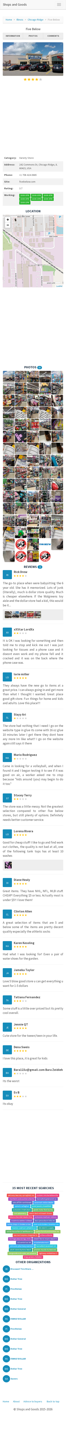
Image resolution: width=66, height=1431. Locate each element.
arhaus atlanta (46, 1235)
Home (9, 19)
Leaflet (59, 285)
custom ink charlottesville (47, 1195)
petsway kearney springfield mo (21, 1195)
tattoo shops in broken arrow (19, 1224)
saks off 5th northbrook (22, 1202)
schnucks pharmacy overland (22, 1246)
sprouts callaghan (22, 1206)
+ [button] (8, 219)
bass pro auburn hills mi (45, 1220)
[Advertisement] (33, 118)
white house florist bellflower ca (20, 1231)
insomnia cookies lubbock (21, 1220)
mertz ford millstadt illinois (40, 1213)
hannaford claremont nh (46, 1246)
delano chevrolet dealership (20, 1217)
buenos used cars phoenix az (24, 1228)
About (16, 1401)
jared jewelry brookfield (41, 1206)
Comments (53, 35)
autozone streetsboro (22, 1210)
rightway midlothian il (48, 1253)
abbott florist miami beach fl (45, 1239)
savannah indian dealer (43, 1202)
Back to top (53, 1401)
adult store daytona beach (20, 1249)
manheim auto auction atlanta (22, 1199)
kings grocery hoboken (33, 1257)
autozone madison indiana (46, 1217)
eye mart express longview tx (25, 1235)
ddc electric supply (46, 1228)
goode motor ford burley (43, 1210)
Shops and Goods (15, 4)
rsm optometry (20, 1213)
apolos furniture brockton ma (47, 1231)
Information (13, 35)
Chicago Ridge (35, 19)
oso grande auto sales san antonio (22, 1253)
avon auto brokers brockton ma (46, 1224)
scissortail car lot (24, 1242)
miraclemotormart (41, 1242)
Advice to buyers (32, 1401)
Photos (33, 35)
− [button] (8, 225)
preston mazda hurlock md (45, 1249)
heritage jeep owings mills (20, 1239)
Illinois (19, 19)
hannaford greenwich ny (46, 1199)
